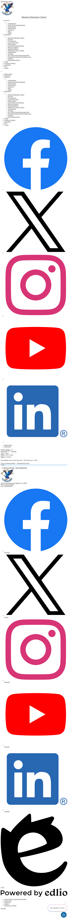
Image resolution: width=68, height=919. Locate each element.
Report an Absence (13, 47)
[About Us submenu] (5, 22)
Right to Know (12, 44)
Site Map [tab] (3, 908)
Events (3, 465)
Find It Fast (7, 75)
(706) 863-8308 (9, 484)
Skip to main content (6, 1)
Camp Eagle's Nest (13, 42)
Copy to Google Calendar (8, 463)
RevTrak (10, 39)
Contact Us (11, 30)
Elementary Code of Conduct (16, 50)
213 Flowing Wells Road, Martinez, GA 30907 (14, 483)
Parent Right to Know (14, 60)
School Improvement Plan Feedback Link (19, 57)
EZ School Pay (12, 41)
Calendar (10, 58)
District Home (8, 74)
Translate (13, 451)
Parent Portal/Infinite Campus (16, 38)
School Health (12, 52)
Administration (12, 23)
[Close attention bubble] (65, 902)
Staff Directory (12, 28)
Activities (10, 54)
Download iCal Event (23, 463)
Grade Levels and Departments (16, 25)
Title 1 (9, 31)
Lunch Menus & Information (16, 46)
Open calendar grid (21, 468)
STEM (10, 33)
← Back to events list (8, 468)
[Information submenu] (5, 93)
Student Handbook (13, 49)
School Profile (12, 27)
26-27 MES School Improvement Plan (18, 55)
